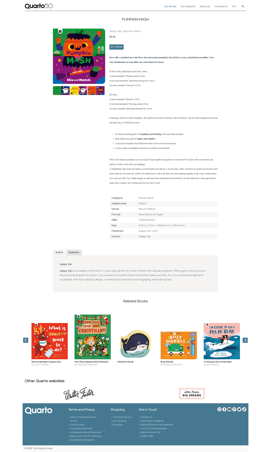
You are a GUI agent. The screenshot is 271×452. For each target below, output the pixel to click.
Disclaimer (118, 425)
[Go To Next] (244, 341)
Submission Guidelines (152, 421)
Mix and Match (147, 209)
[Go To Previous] (24, 341)
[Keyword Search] (243, 6)
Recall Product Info (150, 432)
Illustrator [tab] (74, 252)
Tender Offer (147, 436)
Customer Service (122, 417)
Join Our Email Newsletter (154, 429)
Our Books (170, 6)
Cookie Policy (77, 425)
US (233, 6)
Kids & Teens (146, 198)
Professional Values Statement (85, 432)
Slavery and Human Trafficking (85, 436)
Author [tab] (59, 252)
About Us (205, 6)
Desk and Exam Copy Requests (157, 425)
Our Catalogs (119, 421)
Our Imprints (188, 6)
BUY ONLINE (116, 47)
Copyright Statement (81, 429)
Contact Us (221, 6)
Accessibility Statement (82, 440)
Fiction (143, 204)
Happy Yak (145, 237)
